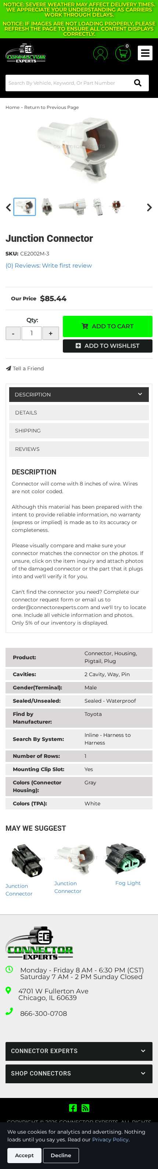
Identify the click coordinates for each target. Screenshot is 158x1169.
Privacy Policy (110, 1139)
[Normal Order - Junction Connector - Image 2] (47, 207)
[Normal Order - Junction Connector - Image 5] (116, 207)
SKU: (12, 253)
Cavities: (24, 674)
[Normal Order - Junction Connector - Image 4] (98, 207)
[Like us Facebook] (73, 1108)
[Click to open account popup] (100, 53)
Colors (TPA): (30, 803)
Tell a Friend (28, 368)
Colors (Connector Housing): (37, 786)
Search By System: (38, 739)
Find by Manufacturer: (32, 718)
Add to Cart (113, 326)
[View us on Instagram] (85, 1108)
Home (12, 107)
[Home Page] (39, 943)
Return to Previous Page (51, 107)
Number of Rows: (36, 756)
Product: (24, 657)
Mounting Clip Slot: (38, 769)
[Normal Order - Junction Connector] (79, 148)
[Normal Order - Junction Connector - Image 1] (24, 207)
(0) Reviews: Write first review (49, 265)
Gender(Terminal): (37, 687)
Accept (24, 1155)
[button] (77, 83)
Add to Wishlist (112, 345)
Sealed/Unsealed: (37, 700)
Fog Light (128, 883)
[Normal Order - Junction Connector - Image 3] (72, 207)
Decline (61, 1155)
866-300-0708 (43, 1014)
